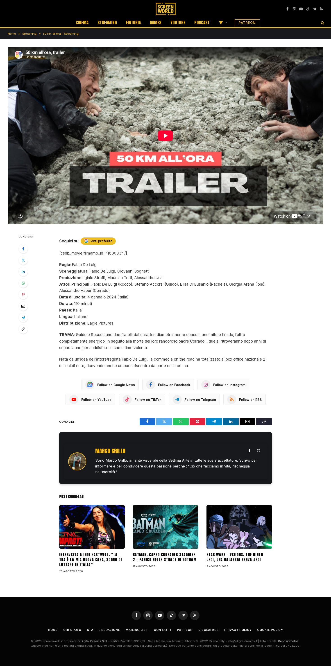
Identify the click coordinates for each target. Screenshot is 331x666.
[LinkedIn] (23, 271)
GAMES (155, 22)
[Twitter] (23, 260)
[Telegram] (23, 317)
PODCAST (202, 22)
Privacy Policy (238, 630)
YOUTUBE (177, 22)
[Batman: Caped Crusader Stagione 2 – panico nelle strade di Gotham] (165, 527)
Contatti (162, 630)
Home (53, 630)
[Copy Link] (23, 329)
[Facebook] (23, 248)
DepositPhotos (288, 641)
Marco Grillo (110, 451)
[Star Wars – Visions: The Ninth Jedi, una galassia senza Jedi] (239, 527)
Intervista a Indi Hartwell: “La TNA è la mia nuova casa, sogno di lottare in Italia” (90, 559)
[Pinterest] (23, 294)
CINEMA (82, 22)
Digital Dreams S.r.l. (94, 641)
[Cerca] (322, 22)
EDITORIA (133, 22)
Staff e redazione (103, 630)
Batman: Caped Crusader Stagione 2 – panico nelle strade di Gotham (165, 557)
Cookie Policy (270, 630)
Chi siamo (72, 630)
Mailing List (137, 630)
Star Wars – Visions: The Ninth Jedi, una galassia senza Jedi (234, 557)
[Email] (23, 306)
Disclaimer (208, 630)
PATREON (247, 23)
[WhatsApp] (23, 283)
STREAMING (107, 22)
